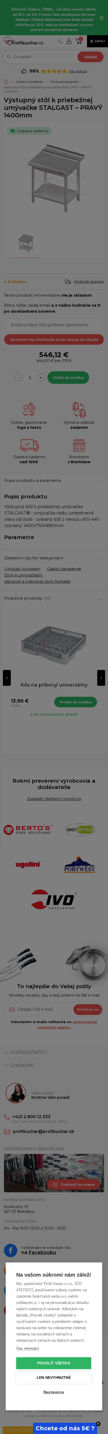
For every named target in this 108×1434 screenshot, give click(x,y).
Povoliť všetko (53, 1363)
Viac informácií (27, 1348)
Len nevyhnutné (54, 1378)
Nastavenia (54, 1392)
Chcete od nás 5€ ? (65, 1428)
